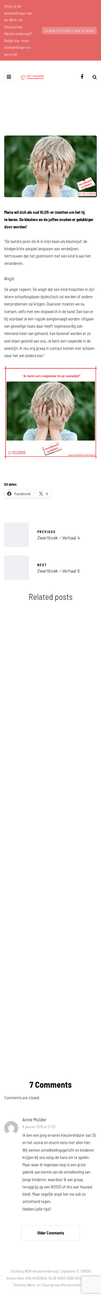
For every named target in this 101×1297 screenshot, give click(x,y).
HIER (44, 1033)
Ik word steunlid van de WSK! (69, 31)
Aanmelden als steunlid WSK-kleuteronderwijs (50, 883)
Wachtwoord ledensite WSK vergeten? (50, 789)
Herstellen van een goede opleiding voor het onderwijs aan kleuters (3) (50, 977)
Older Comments (50, 1233)
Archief (21, 653)
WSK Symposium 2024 (50, 700)
